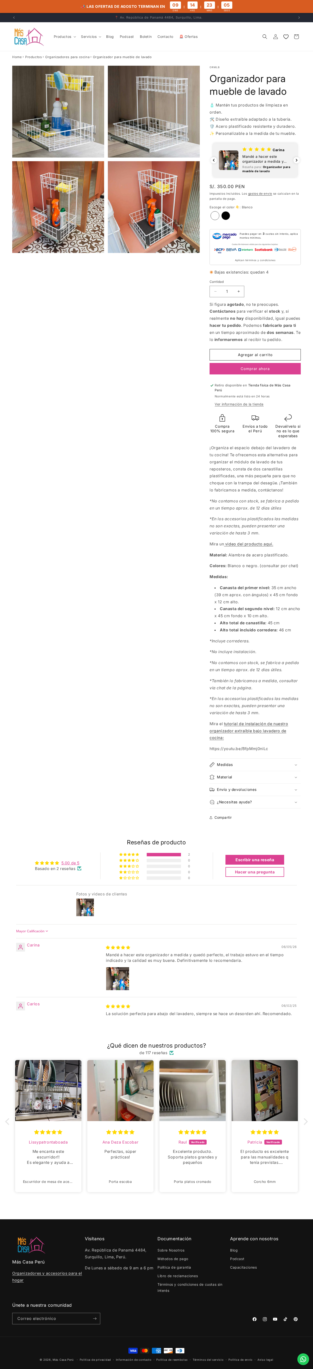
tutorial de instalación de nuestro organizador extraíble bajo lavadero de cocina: (249, 730)
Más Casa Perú (63, 1359)
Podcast (237, 1259)
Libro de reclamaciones (177, 1276)
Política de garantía (174, 1267)
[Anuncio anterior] (14, 17)
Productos (33, 57)
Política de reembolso (172, 1359)
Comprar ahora (255, 368)
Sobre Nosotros (170, 1250)
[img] (118, 947)
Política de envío (240, 1359)
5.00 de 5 (70, 862)
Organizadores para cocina (67, 57)
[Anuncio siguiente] (299, 17)
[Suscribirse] (94, 1318)
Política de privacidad (95, 1359)
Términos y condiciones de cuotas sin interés (190, 1287)
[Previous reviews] (214, 160)
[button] (64, 37)
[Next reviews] (296, 160)
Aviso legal (265, 1359)
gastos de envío (260, 193)
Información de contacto (134, 1359)
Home (17, 57)
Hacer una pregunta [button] (255, 872)
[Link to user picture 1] (117, 978)
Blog (234, 1250)
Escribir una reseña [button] (254, 859)
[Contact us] (303, 1359)
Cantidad (217, 282)
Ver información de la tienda (239, 404)
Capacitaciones (243, 1267)
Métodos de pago (172, 1259)
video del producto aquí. (248, 543)
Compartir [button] (223, 817)
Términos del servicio (208, 1359)
